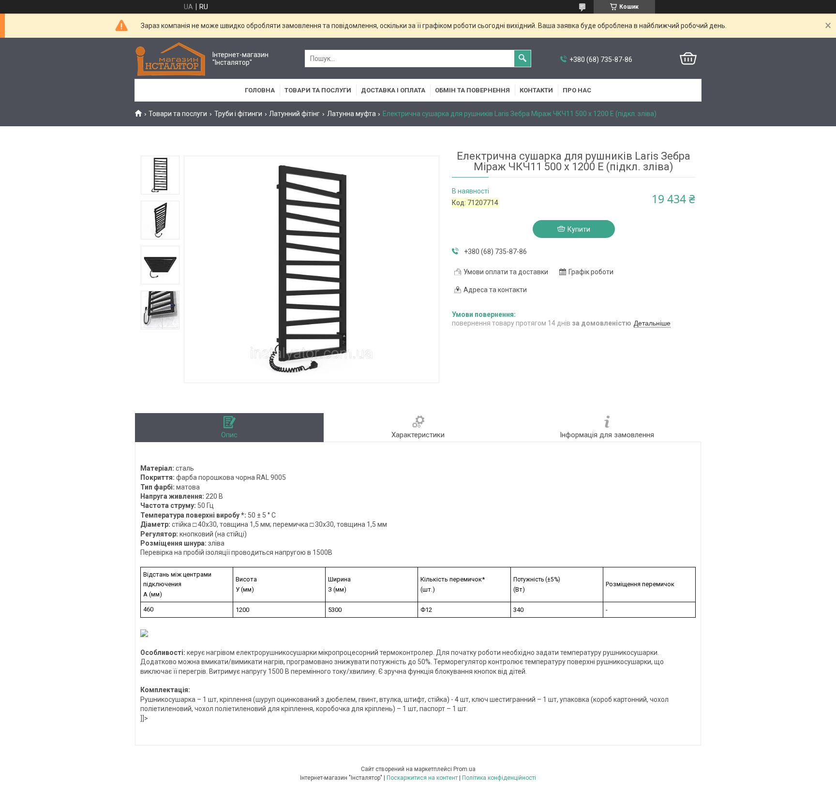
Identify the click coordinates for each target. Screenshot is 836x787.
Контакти (536, 90)
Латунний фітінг (294, 114)
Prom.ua (464, 769)
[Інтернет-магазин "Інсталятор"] (171, 58)
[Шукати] (522, 58)
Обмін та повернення (472, 90)
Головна (260, 90)
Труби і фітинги (238, 114)
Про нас (577, 90)
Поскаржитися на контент (422, 777)
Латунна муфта (351, 114)
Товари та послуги (317, 90)
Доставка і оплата (393, 90)
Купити (578, 229)
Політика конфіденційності (499, 777)
